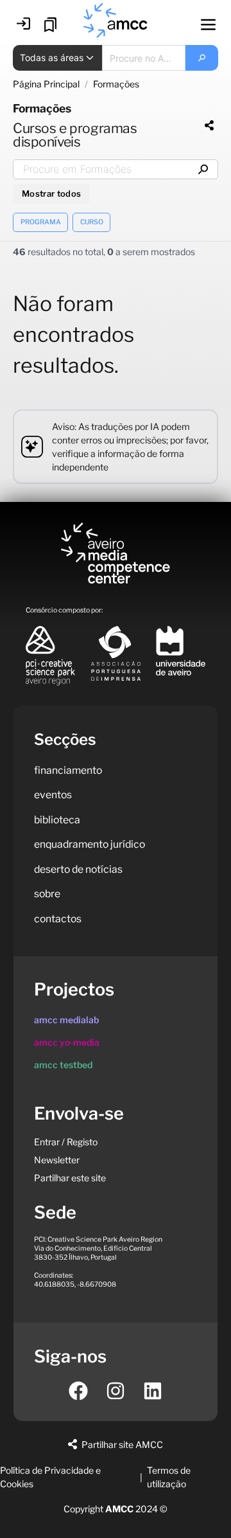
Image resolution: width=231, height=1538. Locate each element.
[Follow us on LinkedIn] (152, 1390)
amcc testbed (63, 1064)
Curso (91, 222)
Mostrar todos (51, 193)
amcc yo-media (66, 1042)
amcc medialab (66, 1019)
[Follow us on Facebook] (78, 1390)
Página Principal (46, 83)
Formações (116, 83)
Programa (41, 222)
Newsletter (57, 1159)
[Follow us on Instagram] (115, 1390)
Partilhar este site (70, 1177)
